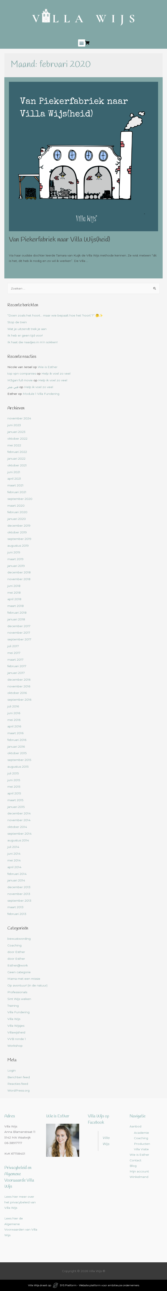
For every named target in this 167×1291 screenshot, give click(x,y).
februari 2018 (17, 612)
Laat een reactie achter (26, 247)
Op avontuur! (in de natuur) (27, 985)
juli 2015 (13, 773)
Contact (135, 1160)
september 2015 (19, 760)
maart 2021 (15, 485)
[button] (81, 43)
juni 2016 (13, 713)
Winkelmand (139, 1177)
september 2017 (19, 639)
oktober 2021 (17, 465)
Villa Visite (141, 1149)
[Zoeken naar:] (83, 288)
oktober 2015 (17, 753)
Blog (133, 1165)
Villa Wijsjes (15, 1025)
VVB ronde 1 (16, 1039)
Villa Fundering (18, 1012)
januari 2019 (16, 566)
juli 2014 (13, 847)
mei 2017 (13, 653)
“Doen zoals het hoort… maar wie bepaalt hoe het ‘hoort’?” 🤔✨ (55, 315)
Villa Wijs (13, 1019)
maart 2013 (15, 907)
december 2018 (19, 572)
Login (11, 1070)
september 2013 (19, 900)
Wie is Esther (47, 367)
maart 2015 (15, 800)
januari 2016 (16, 746)
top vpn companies (21, 373)
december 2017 (18, 626)
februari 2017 (16, 666)
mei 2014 (14, 860)
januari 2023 (16, 432)
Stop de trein (17, 322)
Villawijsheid (16, 1032)
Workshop (15, 1045)
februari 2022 (17, 452)
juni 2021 (13, 472)
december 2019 (18, 525)
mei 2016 (13, 720)
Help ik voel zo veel (56, 373)
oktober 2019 (17, 532)
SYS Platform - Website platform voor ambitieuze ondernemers (99, 1285)
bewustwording (19, 938)
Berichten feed (18, 1077)
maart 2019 (15, 559)
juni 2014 (13, 853)
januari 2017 (16, 673)
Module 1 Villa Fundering (41, 393)
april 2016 (14, 726)
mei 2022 (14, 445)
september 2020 (19, 499)
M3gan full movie (20, 380)
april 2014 (14, 867)
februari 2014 (17, 874)
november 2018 (18, 579)
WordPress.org (18, 1090)
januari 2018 (16, 619)
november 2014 (18, 820)
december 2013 (18, 887)
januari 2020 (16, 519)
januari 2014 (16, 880)
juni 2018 (13, 586)
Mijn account (139, 1171)
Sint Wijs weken (19, 999)
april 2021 (14, 478)
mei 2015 (13, 786)
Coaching (14, 945)
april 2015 (14, 793)
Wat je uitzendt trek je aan (27, 329)
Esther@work (17, 965)
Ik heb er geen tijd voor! (25, 335)
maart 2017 (15, 659)
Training (13, 1005)
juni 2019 (13, 552)
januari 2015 (16, 807)
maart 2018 (15, 606)
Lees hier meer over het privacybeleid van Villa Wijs (20, 1202)
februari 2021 (16, 492)
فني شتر (12, 387)
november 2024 (19, 418)
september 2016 (19, 699)
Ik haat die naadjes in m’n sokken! (32, 342)
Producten (142, 1143)
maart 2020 (16, 505)
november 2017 (18, 632)
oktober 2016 (17, 693)
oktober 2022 (17, 438)
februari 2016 (16, 740)
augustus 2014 (18, 840)
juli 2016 (13, 706)
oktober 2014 (17, 827)
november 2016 (18, 686)
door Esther (16, 952)
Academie (141, 1132)
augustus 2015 (18, 766)
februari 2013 (16, 914)
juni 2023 (14, 425)
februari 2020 (17, 512)
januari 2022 (16, 458)
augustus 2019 (18, 545)
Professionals (17, 992)
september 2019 (19, 539)
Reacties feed (17, 1083)
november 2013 (18, 894)
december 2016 (18, 679)
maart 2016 (15, 733)
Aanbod (135, 1126)
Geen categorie (58, 247)
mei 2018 (14, 592)
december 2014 (19, 813)
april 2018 (14, 599)
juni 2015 (13, 780)
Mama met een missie (23, 978)
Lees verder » (19, 271)
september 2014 (19, 833)
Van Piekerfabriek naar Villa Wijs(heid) (59, 239)
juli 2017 (13, 646)
